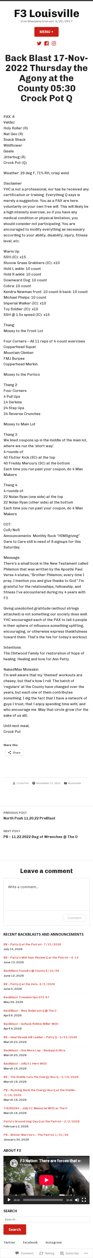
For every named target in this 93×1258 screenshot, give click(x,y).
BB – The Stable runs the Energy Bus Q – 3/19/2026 (41, 1077)
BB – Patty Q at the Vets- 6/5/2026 (29, 984)
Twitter (9, 1242)
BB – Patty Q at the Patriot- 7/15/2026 (32, 944)
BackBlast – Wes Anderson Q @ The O (29, 1010)
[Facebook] (46, 43)
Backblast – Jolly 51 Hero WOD (25, 1063)
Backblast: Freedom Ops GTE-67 (26, 997)
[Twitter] (39, 43)
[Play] (9, 1200)
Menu (49, 31)
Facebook (30, 1242)
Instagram (54, 1242)
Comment (74, 918)
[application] (46, 1180)
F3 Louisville (46, 13)
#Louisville (74, 783)
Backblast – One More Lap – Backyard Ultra (34, 1050)
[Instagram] (53, 43)
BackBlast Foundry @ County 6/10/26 (31, 970)
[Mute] (77, 1200)
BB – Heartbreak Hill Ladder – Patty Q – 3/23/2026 (40, 1037)
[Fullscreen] (84, 1200)
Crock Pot (23, 783)
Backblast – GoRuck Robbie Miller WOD (30, 1023)
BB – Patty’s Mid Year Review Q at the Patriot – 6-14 (41, 957)
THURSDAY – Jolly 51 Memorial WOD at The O (35, 1108)
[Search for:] (46, 1219)
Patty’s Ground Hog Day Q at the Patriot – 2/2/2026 (41, 1121)
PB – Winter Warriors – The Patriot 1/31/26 (36, 1134)
